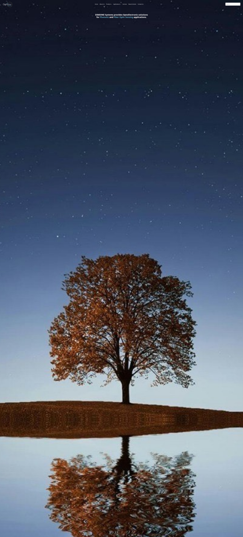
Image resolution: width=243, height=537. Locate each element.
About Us (102, 4)
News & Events (132, 4)
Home (96, 4)
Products (109, 4)
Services (125, 4)
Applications (117, 4)
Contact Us (140, 4)
